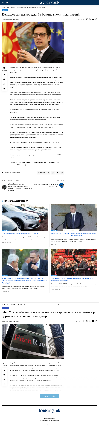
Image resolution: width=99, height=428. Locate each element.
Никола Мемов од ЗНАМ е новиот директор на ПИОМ (20, 233)
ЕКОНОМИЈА (5, 307)
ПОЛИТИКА (5, 10)
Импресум (49, 425)
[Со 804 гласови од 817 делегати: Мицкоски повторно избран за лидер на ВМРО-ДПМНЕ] (74, 262)
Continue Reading (49, 396)
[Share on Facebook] (83, 19)
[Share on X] (86, 19)
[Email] (92, 19)
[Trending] (49, 2)
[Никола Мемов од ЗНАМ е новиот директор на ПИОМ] (25, 217)
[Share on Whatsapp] (89, 19)
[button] (3, 2)
